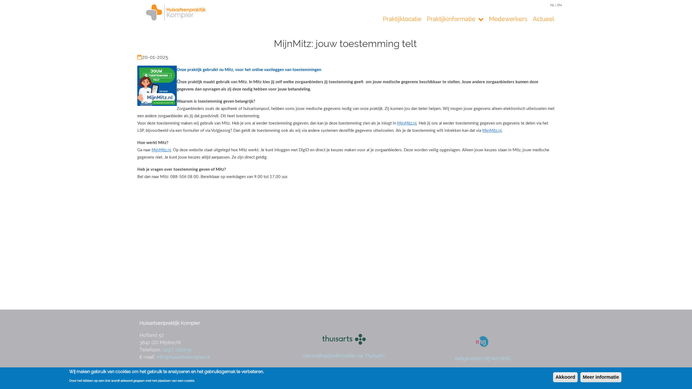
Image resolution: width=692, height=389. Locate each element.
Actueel (543, 19)
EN (559, 5)
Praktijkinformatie (452, 19)
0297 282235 (177, 350)
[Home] (168, 12)
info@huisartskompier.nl (183, 357)
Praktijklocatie (402, 19)
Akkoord (565, 377)
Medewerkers (508, 19)
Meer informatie (601, 377)
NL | (553, 5)
